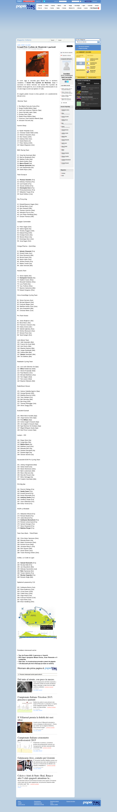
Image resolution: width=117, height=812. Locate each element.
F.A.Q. (51, 803)
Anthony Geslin (65, 133)
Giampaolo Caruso (65, 109)
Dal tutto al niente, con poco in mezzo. (36, 679)
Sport (63, 175)
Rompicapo (96, 83)
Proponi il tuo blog (83, 48)
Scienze (64, 8)
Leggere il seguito (49, 687)
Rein (62, 123)
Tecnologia (77, 5)
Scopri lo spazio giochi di (84, 108)
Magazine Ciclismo (24, 40)
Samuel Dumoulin (65, 139)
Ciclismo (63, 173)
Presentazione (37, 801)
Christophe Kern (65, 129)
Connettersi (88, 1)
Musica (59, 5)
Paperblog (25, 7)
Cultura (46, 5)
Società (40, 5)
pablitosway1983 (94, 59)
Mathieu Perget (65, 119)
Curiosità (90, 5)
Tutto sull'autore (81, 77)
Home (19, 1)
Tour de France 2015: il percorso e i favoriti (33, 655)
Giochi (52, 40)
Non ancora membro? (84, 46)
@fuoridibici (40, 48)
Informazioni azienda (39, 804)
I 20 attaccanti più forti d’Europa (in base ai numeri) (36, 663)
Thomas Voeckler (65, 156)
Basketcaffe (93, 70)
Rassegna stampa (54, 801)
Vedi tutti (65, 102)
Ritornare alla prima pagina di (31, 668)
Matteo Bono (64, 136)
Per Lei (40, 8)
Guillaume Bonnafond (66, 159)
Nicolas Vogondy (65, 116)
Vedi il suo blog (66, 79)
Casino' (88, 83)
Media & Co (72, 8)
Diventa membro (92, 77)
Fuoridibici (34, 48)
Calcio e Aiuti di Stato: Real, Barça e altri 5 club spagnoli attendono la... (35, 777)
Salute (58, 8)
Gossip (96, 5)
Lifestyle (79, 8)
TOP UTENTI (90, 55)
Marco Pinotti (64, 146)
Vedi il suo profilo (66, 77)
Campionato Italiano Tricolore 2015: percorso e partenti (35, 698)
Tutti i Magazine (94, 8)
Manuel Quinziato (65, 153)
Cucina (52, 8)
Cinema (53, 5)
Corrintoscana (93, 62)
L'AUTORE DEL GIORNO (80, 56)
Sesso (46, 8)
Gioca (91, 89)
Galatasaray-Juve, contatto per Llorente (36, 757)
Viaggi (70, 5)
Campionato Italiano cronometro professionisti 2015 (33, 739)
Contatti (19, 803)
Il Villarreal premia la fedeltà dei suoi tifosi (35, 718)
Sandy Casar (64, 143)
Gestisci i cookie (54, 804)
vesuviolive (92, 66)
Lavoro (86, 8)
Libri (65, 5)
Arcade (79, 83)
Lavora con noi (21, 804)
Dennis (63, 126)
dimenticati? (95, 1)
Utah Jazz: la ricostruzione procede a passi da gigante (37, 661)
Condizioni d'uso (38, 803)
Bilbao (63, 149)
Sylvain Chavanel (65, 163)
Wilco (63, 113)
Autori (59, 40)
